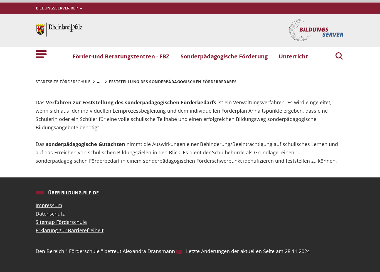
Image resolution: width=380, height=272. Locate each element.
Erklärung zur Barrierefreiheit (69, 230)
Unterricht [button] (293, 56)
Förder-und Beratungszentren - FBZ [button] (121, 56)
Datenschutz (50, 213)
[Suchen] (339, 56)
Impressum (49, 205)
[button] (41, 54)
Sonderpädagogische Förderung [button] (224, 56)
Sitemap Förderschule (61, 222)
